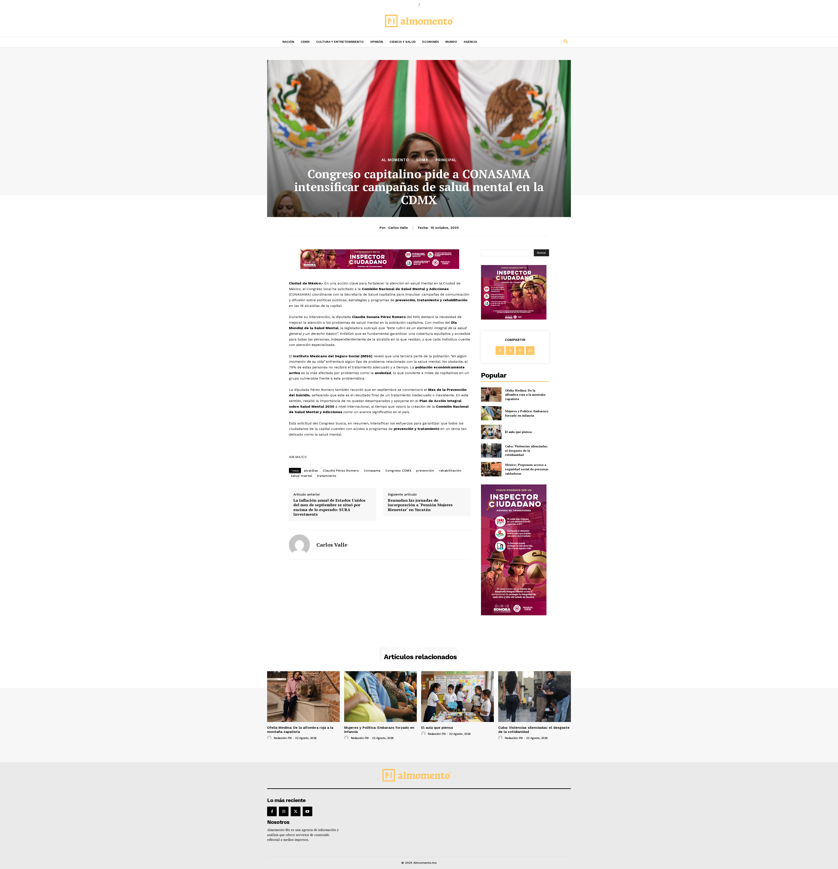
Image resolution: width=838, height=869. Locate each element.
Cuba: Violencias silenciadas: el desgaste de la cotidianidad (526, 450)
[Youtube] (307, 811)
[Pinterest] (520, 350)
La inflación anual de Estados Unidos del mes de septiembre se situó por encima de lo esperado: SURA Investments (329, 507)
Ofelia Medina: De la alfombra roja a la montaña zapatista (525, 394)
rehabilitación (450, 470)
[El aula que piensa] (491, 432)
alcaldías (311, 470)
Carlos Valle (398, 228)
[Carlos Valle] (299, 544)
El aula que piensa (518, 432)
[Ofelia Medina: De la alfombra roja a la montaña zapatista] (491, 394)
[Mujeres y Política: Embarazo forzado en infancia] (491, 413)
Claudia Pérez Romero (341, 470)
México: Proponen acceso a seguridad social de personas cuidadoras (526, 469)
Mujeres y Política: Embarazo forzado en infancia (526, 413)
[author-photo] (270, 738)
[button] (537, 41)
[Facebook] (500, 350)
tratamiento (327, 475)
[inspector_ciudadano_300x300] (513, 318)
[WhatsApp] (530, 350)
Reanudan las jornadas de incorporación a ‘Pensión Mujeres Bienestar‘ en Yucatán (420, 505)
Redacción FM (283, 738)
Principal (446, 160)
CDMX (422, 160)
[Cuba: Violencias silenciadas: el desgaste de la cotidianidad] (491, 450)
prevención (425, 470)
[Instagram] (283, 811)
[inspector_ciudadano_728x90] (379, 268)
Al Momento (395, 160)
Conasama (372, 470)
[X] (510, 350)
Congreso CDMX (398, 470)
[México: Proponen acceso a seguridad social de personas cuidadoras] (491, 469)
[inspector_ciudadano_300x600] (513, 614)
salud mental (301, 475)
